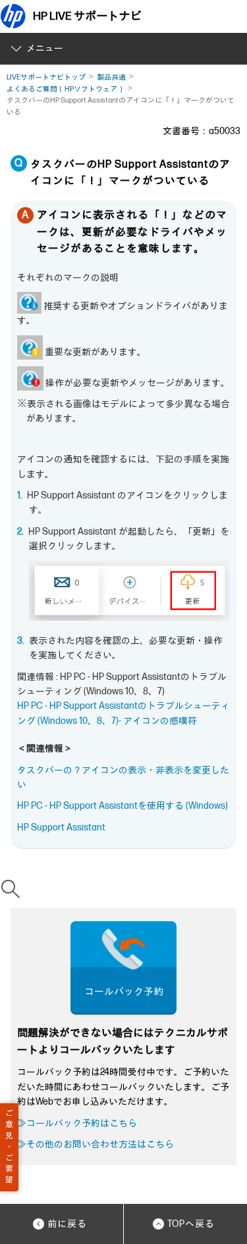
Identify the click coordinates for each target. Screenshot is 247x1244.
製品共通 (111, 77)
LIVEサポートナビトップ (46, 77)
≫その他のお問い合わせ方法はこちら (95, 1144)
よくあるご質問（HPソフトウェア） (65, 89)
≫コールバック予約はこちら (77, 1123)
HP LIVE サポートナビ (87, 16)
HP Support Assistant (61, 827)
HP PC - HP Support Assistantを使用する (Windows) (122, 805)
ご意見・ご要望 (9, 1147)
